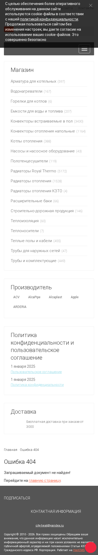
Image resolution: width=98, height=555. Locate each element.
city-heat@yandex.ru (50, 525)
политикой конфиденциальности (49, 19)
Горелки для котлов (29, 101)
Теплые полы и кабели (31, 240)
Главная (10, 450)
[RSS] (51, 500)
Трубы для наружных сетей (35, 250)
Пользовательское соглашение (36, 372)
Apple (74, 297)
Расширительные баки (31, 201)
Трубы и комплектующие (33, 260)
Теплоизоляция (25, 220)
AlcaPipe (34, 297)
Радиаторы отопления (31, 181)
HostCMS (79, 550)
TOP (89, 546)
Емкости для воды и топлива (37, 111)
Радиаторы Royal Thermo (33, 171)
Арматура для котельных (33, 81)
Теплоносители (25, 230)
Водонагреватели (26, 91)
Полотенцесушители (29, 161)
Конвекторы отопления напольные (43, 131)
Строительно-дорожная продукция (42, 211)
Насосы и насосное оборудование (43, 151)
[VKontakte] (39, 500)
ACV (16, 297)
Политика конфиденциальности (37, 385)
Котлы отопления (26, 141)
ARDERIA (19, 307)
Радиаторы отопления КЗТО (36, 191)
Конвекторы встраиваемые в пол (42, 121)
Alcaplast (55, 297)
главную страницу (45, 480)
